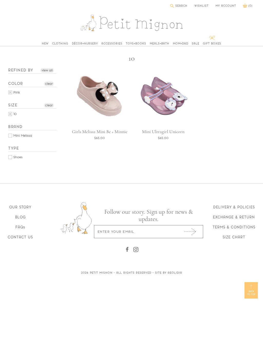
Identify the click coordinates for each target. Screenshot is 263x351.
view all (47, 70)
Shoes (17, 157)
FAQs (20, 227)
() (249, 5)
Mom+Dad (180, 43)
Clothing (60, 43)
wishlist (201, 5)
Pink (16, 92)
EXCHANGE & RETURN (234, 217)
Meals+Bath (159, 43)
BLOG (20, 217)
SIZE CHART (234, 237)
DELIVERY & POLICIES (234, 207)
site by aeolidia (168, 272)
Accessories (111, 43)
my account (225, 5)
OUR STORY (20, 207)
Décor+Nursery (85, 43)
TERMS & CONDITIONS (234, 227)
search (180, 5)
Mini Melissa (22, 135)
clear (49, 84)
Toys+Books (136, 43)
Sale (195, 43)
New (45, 43)
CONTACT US (20, 237)
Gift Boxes (212, 43)
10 (14, 114)
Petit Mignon (101, 272)
